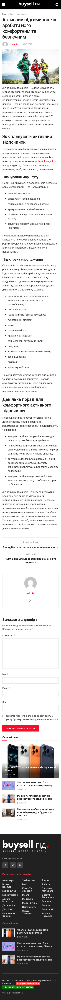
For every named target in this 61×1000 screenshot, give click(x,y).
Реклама (19, 980)
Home (5, 14)
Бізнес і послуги (6, 885)
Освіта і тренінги (27, 912)
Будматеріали (10, 895)
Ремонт (46, 880)
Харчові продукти (47, 914)
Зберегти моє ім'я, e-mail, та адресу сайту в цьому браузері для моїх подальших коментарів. (31, 718)
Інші (24, 884)
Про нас (6, 980)
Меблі (25, 895)
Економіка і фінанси (8, 914)
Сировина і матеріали (47, 889)
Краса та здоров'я (27, 889)
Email (6, 688)
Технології (47, 909)
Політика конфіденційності (40, 980)
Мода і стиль (29, 903)
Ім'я (5, 674)
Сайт (5, 702)
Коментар (8, 635)
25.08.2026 (10, 774)
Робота (46, 884)
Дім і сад (7, 909)
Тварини (46, 901)
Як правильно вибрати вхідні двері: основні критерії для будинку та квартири (36, 812)
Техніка (46, 905)
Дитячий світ (9, 905)
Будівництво (9, 891)
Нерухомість (29, 907)
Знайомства (29, 880)
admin (15, 44)
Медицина (27, 899)
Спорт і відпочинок (18, 14)
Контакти (6, 984)
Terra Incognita (46, 161)
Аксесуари (8, 880)
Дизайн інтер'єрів (7, 900)
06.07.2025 (27, 44)
